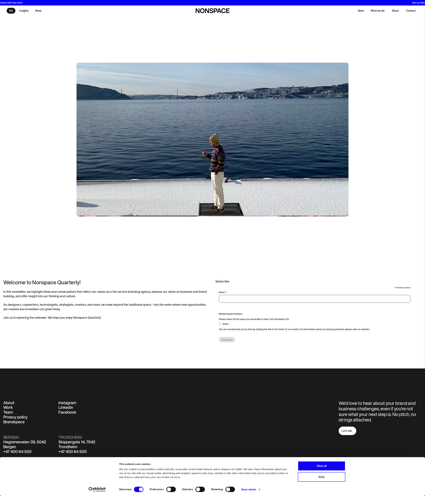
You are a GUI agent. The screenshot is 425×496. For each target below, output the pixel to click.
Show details (248, 489)
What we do (377, 11)
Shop (38, 11)
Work (361, 11)
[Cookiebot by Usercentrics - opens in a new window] (97, 489)
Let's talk (347, 431)
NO (11, 11)
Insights (24, 11)
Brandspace (14, 422)
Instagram (67, 403)
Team (8, 412)
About (395, 11)
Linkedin (65, 407)
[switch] (171, 489)
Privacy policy (15, 417)
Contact (411, 11)
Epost (223, 292)
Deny (322, 476)
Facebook (67, 412)
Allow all (322, 465)
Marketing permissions (230, 314)
